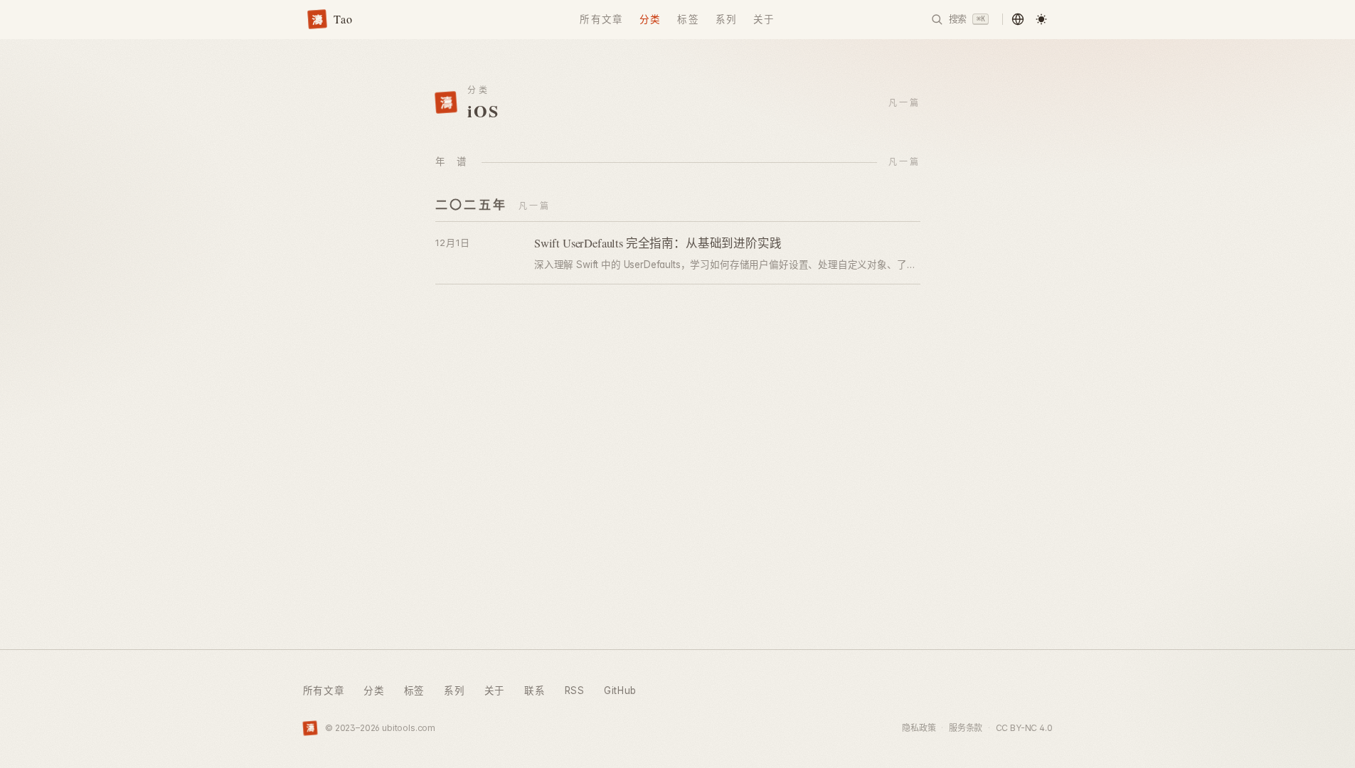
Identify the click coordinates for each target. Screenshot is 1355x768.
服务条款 (965, 727)
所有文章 (601, 19)
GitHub (620, 690)
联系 (534, 690)
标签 (687, 19)
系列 (726, 19)
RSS (575, 690)
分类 (650, 19)
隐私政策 (918, 727)
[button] (1018, 20)
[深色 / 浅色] (1042, 20)
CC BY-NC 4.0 (1024, 727)
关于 (764, 19)
